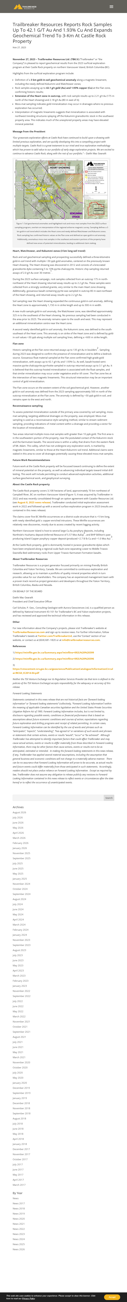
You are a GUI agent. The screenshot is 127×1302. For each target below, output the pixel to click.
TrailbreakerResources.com (29, 632)
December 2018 (21, 1103)
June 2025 (18, 868)
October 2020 (20, 1067)
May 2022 (18, 1011)
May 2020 (18, 1077)
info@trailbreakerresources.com (81, 639)
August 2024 (19, 899)
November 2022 (21, 990)
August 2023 (19, 950)
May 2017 (18, 1174)
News (16, 1198)
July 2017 (18, 1164)
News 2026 (19, 1249)
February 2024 (20, 929)
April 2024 (18, 919)
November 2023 (21, 939)
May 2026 (18, 827)
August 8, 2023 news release (34, 502)
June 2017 (18, 1169)
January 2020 (20, 1082)
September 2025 (22, 858)
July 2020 (18, 1072)
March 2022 (19, 1016)
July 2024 (18, 904)
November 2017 (21, 1154)
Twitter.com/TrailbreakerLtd (55, 635)
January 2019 (20, 1098)
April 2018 (18, 1138)
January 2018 (20, 1144)
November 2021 (21, 1021)
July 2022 (18, 1001)
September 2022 (22, 996)
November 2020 (21, 1062)
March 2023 (19, 975)
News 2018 (19, 1208)
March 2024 (19, 924)
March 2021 (19, 1057)
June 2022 (18, 1006)
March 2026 (19, 837)
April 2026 (18, 832)
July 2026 (18, 817)
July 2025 (18, 863)
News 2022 (19, 1228)
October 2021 (20, 1026)
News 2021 (19, 1223)
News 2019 (19, 1213)
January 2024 (20, 934)
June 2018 (18, 1128)
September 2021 (22, 1031)
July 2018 (18, 1123)
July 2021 (18, 1041)
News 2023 (19, 1234)
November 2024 (21, 883)
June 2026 (18, 822)
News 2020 (19, 1218)
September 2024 (22, 894)
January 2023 (20, 985)
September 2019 (22, 1093)
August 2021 (19, 1036)
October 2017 (20, 1159)
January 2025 (20, 878)
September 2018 (22, 1113)
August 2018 (19, 1118)
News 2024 (19, 1239)
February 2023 (20, 980)
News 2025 (19, 1244)
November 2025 (21, 853)
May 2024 (18, 914)
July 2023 (18, 955)
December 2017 (21, 1149)
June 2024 (18, 909)
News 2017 (19, 1203)
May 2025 (18, 873)
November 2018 (21, 1108)
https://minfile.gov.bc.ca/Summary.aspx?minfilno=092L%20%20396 (54, 658)
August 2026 (19, 812)
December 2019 (21, 1087)
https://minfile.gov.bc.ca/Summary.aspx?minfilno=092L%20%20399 (54, 652)
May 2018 (18, 1133)
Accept (112, 1297)
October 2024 (20, 888)
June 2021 (18, 1047)
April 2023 (18, 970)
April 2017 (18, 1179)
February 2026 (20, 842)
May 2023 (18, 965)
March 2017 (19, 1184)
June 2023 (18, 960)
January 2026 (20, 848)
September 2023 (22, 945)
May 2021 (18, 1052)
